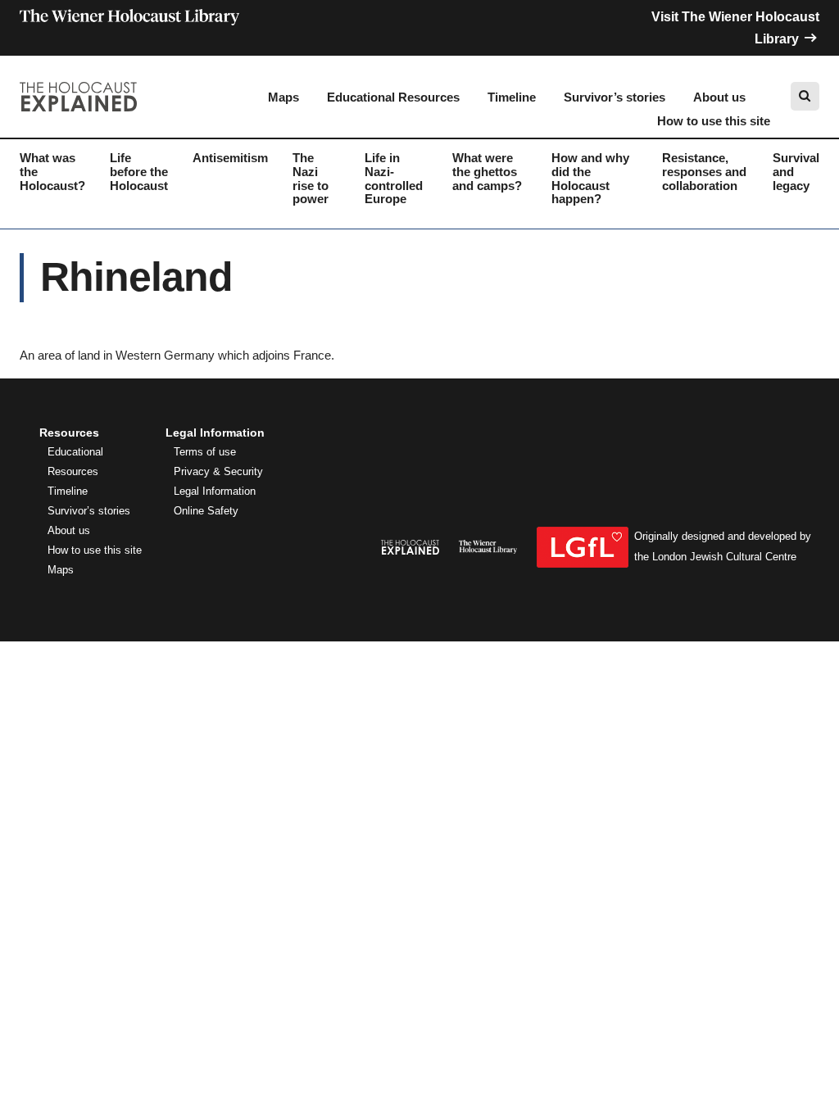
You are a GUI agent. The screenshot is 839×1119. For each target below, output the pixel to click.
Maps (283, 97)
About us (719, 97)
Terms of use (205, 452)
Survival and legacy (796, 172)
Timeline (512, 97)
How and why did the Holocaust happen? (590, 178)
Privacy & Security (218, 472)
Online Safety (206, 511)
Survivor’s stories (614, 97)
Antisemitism (230, 158)
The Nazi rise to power (311, 178)
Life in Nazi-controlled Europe (394, 178)
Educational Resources (393, 97)
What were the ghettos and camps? (487, 172)
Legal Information (215, 491)
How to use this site (713, 121)
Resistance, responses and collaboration (704, 172)
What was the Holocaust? (52, 172)
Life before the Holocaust (139, 172)
